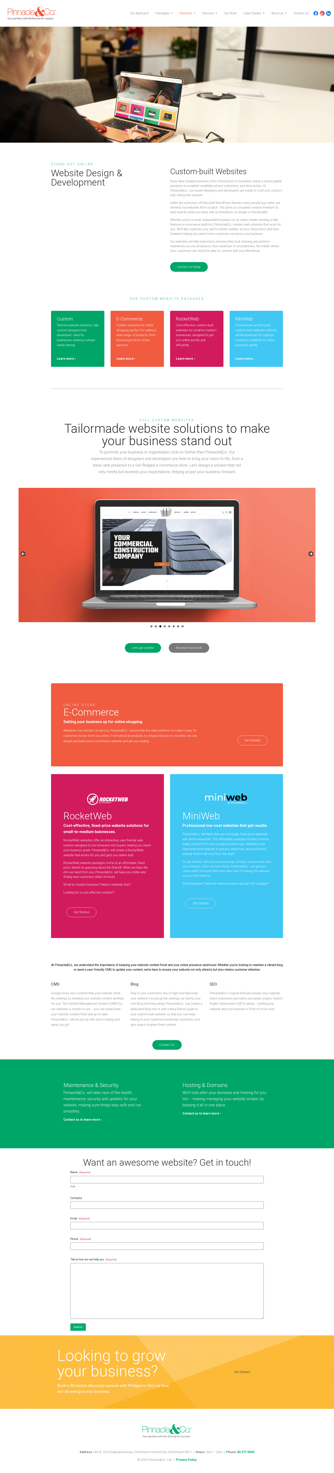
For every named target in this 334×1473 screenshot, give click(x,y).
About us (277, 13)
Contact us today (189, 267)
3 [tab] (160, 626)
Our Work (230, 13)
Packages (163, 13)
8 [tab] (182, 626)
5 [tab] (169, 626)
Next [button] (311, 554)
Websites (186, 13)
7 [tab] (178, 626)
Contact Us (300, 13)
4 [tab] (165, 626)
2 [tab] (156, 626)
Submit (78, 1327)
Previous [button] (23, 554)
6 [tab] (174, 626)
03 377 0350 (245, 1452)
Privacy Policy (186, 1460)
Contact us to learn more (82, 1119)
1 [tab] (151, 626)
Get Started (252, 740)
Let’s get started (143, 648)
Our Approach (139, 13)
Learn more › (66, 358)
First (72, 1186)
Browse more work (189, 648)
